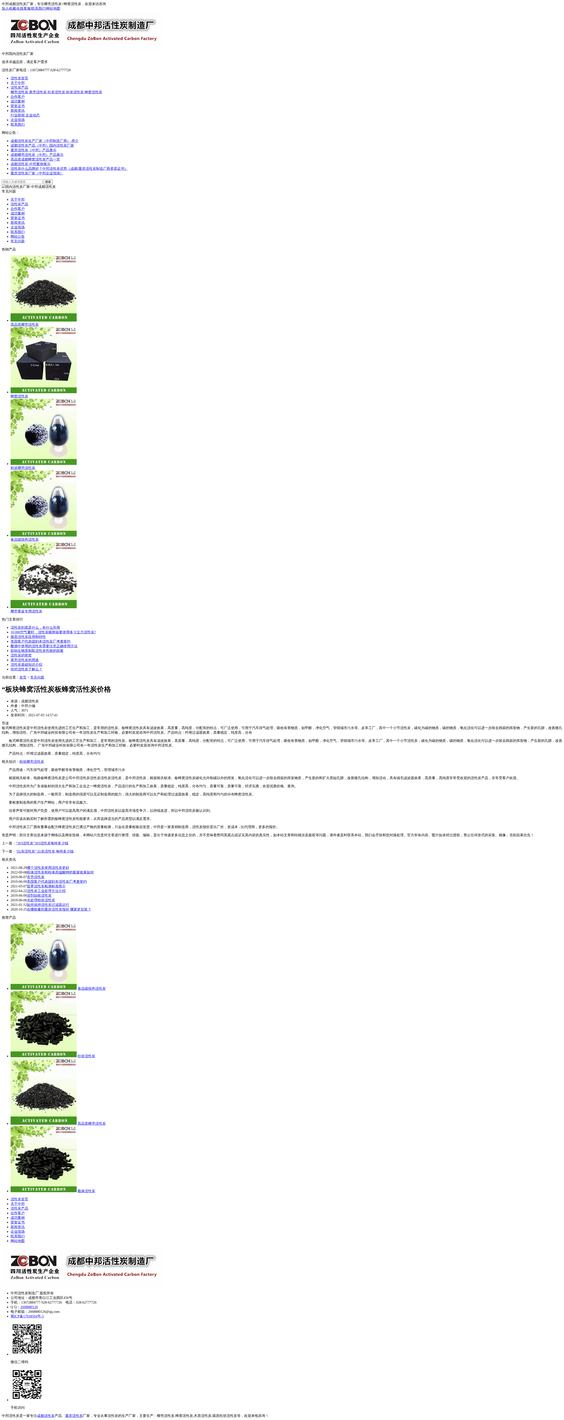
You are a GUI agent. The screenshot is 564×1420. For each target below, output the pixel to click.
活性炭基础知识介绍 (26, 664)
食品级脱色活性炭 (92, 988)
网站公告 (18, 236)
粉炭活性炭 (75, 92)
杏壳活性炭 (36, 877)
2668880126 (29, 1307)
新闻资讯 (18, 110)
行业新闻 (18, 115)
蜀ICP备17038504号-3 (27, 1316)
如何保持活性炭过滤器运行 (48, 905)
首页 (22, 677)
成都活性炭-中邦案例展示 (30, 164)
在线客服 (24, 8)
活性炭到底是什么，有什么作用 (35, 627)
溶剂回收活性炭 (39, 895)
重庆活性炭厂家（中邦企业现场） (37, 173)
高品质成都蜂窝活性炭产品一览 (35, 159)
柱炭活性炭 (57, 92)
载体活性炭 (86, 1191)
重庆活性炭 (74, 1416)
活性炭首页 (19, 78)
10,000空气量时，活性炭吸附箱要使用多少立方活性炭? (53, 632)
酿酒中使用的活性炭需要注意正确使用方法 (44, 646)
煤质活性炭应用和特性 (28, 637)
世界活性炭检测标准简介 (46, 886)
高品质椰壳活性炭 (92, 1123)
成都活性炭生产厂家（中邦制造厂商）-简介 (45, 141)
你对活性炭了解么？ (26, 669)
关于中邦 (18, 83)
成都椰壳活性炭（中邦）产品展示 (37, 155)
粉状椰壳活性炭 (31, 761)
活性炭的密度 (21, 655)
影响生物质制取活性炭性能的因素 (37, 651)
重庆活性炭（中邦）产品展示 (33, 150)
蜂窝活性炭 (93, 92)
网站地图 (53, 8)
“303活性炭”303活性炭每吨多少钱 (42, 843)
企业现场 (18, 120)
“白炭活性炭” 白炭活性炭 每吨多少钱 (45, 851)
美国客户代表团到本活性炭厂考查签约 (40, 641)
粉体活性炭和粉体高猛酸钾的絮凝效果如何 (60, 872)
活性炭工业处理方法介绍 (46, 891)
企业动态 (33, 115)
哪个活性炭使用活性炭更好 (48, 868)
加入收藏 (9, 8)
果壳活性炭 (38, 92)
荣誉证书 (18, 106)
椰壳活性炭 (20, 92)
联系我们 (38, 8)
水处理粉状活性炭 (41, 900)
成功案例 (18, 101)
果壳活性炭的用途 (25, 660)
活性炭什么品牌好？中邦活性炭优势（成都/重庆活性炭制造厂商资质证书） (69, 168)
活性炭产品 (19, 87)
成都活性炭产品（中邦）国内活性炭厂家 (42, 145)
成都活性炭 (46, 1416)
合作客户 (18, 97)
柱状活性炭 (86, 1056)
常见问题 (18, 241)
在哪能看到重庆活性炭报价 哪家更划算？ (59, 909)
